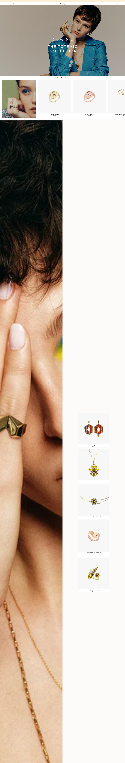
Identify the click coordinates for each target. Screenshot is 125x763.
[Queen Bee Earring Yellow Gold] (93, 428)
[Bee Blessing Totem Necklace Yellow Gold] (93, 464)
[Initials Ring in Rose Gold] (89, 96)
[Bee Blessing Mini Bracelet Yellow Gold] (93, 500)
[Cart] (122, 3)
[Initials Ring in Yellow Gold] (54, 96)
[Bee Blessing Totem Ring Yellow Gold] (93, 573)
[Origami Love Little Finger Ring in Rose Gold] (93, 536)
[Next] (124, 97)
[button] (3, 3)
